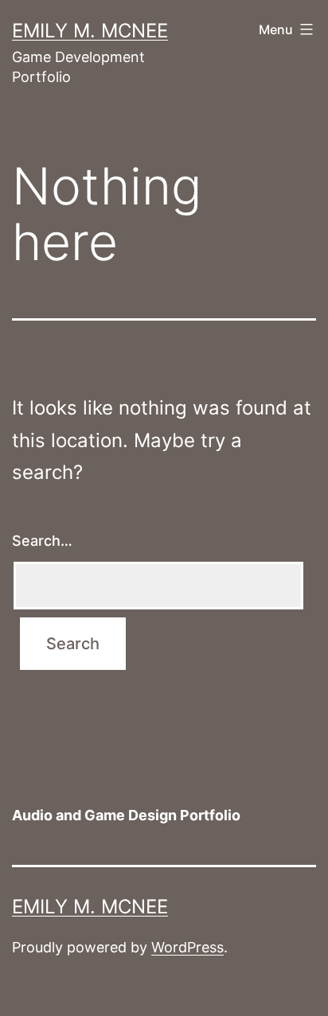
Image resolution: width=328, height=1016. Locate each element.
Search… (42, 540)
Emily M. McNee (90, 30)
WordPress (187, 947)
